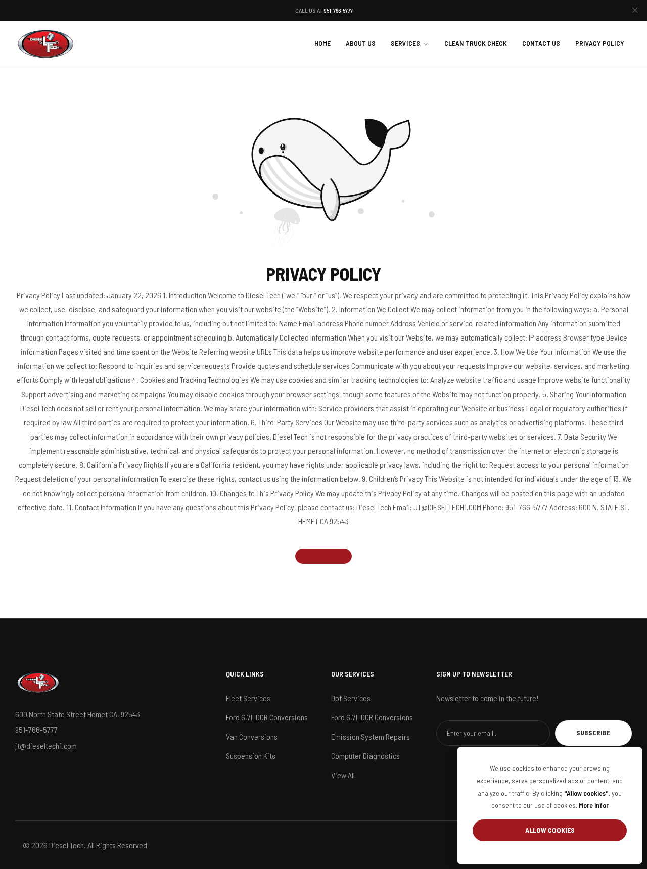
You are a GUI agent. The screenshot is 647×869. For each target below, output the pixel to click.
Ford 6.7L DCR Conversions (267, 717)
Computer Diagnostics (365, 755)
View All (343, 775)
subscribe (593, 732)
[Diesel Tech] (45, 43)
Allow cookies (550, 830)
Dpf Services (351, 698)
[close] (634, 11)
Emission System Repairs (370, 736)
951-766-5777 (338, 10)
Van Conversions (252, 736)
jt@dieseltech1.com (46, 745)
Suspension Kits (250, 755)
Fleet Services (248, 698)
